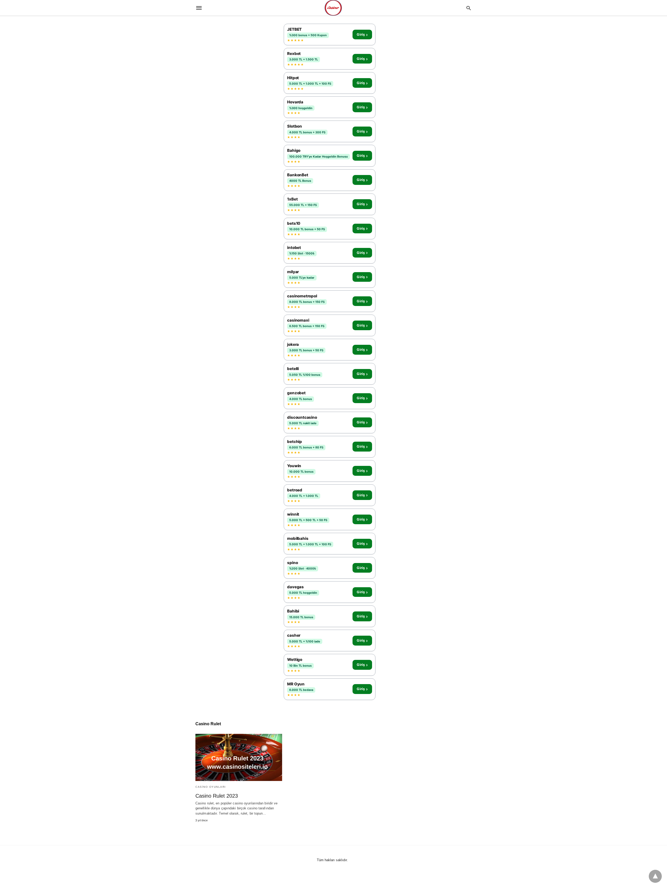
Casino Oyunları (210, 786)
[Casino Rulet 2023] (238, 757)
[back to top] (655, 876)
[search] (469, 8)
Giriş (362, 34)
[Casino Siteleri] (333, 8)
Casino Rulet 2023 (216, 796)
